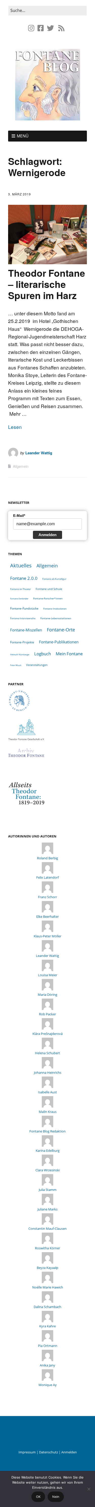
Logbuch (42, 654)
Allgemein (21, 466)
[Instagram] (31, 28)
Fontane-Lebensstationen (55, 618)
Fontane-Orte (61, 629)
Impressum (27, 1452)
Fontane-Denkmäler (19, 598)
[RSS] (61, 28)
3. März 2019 (19, 194)
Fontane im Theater (20, 589)
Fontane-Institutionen (55, 608)
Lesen (15, 426)
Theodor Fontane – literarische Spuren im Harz (46, 284)
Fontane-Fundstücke (24, 608)
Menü (23, 136)
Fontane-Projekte (22, 642)
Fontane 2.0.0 (23, 578)
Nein (55, 1496)
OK (38, 1496)
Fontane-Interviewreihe (22, 618)
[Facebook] (40, 28)
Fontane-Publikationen (59, 641)
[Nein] (88, 1489)
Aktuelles (21, 565)
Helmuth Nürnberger (19, 654)
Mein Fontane (69, 654)
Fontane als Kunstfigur (54, 579)
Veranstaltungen (37, 665)
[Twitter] (50, 28)
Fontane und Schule (49, 589)
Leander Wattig (38, 453)
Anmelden (47, 535)
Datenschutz (48, 1452)
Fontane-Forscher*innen (48, 598)
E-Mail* (19, 516)
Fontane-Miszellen (26, 629)
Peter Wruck (15, 665)
